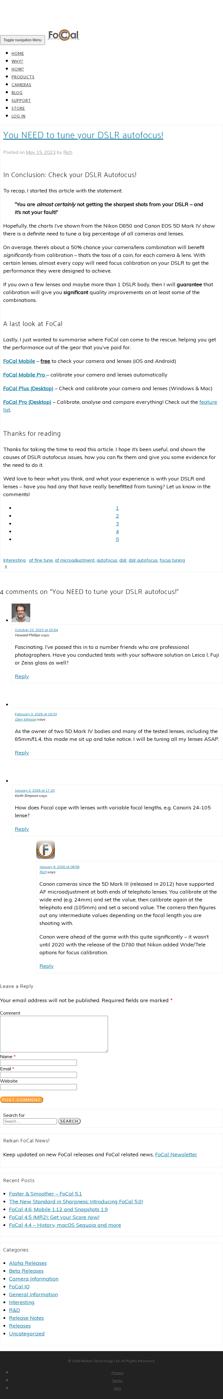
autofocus (107, 560)
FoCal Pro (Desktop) (27, 402)
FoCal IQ (19, 1286)
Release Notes (26, 1318)
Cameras (21, 84)
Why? (17, 61)
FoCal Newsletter (176, 1154)
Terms (117, 1380)
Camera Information (33, 1278)
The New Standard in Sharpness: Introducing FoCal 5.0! (76, 1201)
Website (9, 1081)
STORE (18, 108)
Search (69, 1121)
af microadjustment (75, 560)
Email (7, 1069)
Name (8, 1056)
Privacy (117, 1373)
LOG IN (19, 116)
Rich (67, 152)
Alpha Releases (28, 1263)
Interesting (14, 560)
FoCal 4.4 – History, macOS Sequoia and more (65, 1225)
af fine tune (41, 560)
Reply (22, 676)
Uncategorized (27, 1333)
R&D (14, 1310)
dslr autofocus (143, 560)
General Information (33, 1294)
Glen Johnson (25, 719)
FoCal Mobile (19, 361)
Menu (22, 40)
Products (23, 77)
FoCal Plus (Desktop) (28, 388)
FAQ (117, 1388)
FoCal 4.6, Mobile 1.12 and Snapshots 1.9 (58, 1209)
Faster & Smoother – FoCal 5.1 (45, 1193)
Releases (20, 1325)
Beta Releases (26, 1270)
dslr (123, 560)
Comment (10, 1013)
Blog (17, 92)
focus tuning (172, 560)
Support (21, 100)
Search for (14, 1115)
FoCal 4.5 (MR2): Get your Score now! (54, 1217)
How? (18, 69)
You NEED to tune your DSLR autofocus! (83, 135)
